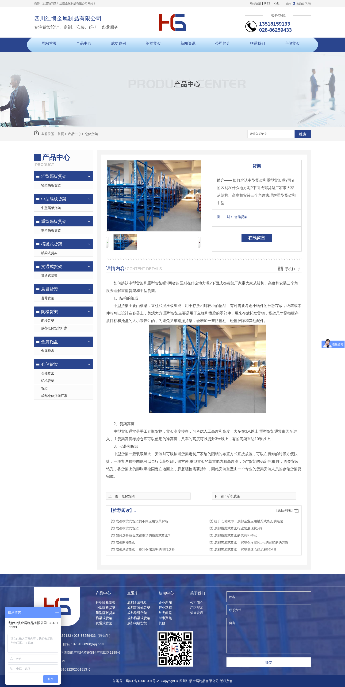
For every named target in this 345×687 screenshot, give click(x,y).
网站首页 (49, 43)
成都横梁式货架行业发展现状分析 (239, 528)
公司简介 (222, 43)
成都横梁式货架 (127, 528)
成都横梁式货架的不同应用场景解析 (142, 521)
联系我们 (257, 43)
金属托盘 (49, 341)
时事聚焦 (165, 618)
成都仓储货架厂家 (54, 328)
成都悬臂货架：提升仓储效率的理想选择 (145, 549)
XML (277, 3)
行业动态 (165, 607)
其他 (162, 623)
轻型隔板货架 (53, 176)
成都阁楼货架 (125, 542)
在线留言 (256, 237)
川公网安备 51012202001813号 (66, 669)
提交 (268, 662)
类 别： (225, 217)
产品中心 (83, 43)
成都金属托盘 (137, 602)
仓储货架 (292, 43)
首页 (61, 134)
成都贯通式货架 (138, 607)
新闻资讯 (188, 43)
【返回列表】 (284, 510)
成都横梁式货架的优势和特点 (235, 535)
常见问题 (165, 613)
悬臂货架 (49, 289)
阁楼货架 (153, 43)
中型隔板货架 (53, 199)
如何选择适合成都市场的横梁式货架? (143, 535)
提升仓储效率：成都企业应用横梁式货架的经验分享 (251, 521)
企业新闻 (165, 602)
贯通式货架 (51, 266)
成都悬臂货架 (137, 613)
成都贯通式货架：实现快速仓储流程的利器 (245, 549)
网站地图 (255, 3)
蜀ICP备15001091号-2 (142, 681)
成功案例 (118, 43)
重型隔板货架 (53, 221)
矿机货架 (47, 381)
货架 (44, 388)
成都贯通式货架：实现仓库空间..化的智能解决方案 (251, 542)
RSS (267, 3)
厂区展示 (196, 607)
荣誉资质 (196, 613)
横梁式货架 (51, 244)
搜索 (303, 134)
